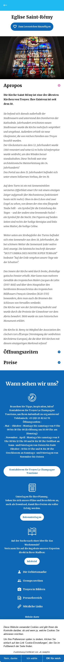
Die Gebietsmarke (35, 572)
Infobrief (32, 561)
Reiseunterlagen (32, 517)
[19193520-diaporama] (32, 57)
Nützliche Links (33, 606)
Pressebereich (32, 597)
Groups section (33, 580)
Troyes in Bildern (34, 589)
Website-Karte (32, 617)
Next (40, 73)
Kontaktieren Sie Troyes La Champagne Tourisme (32, 471)
